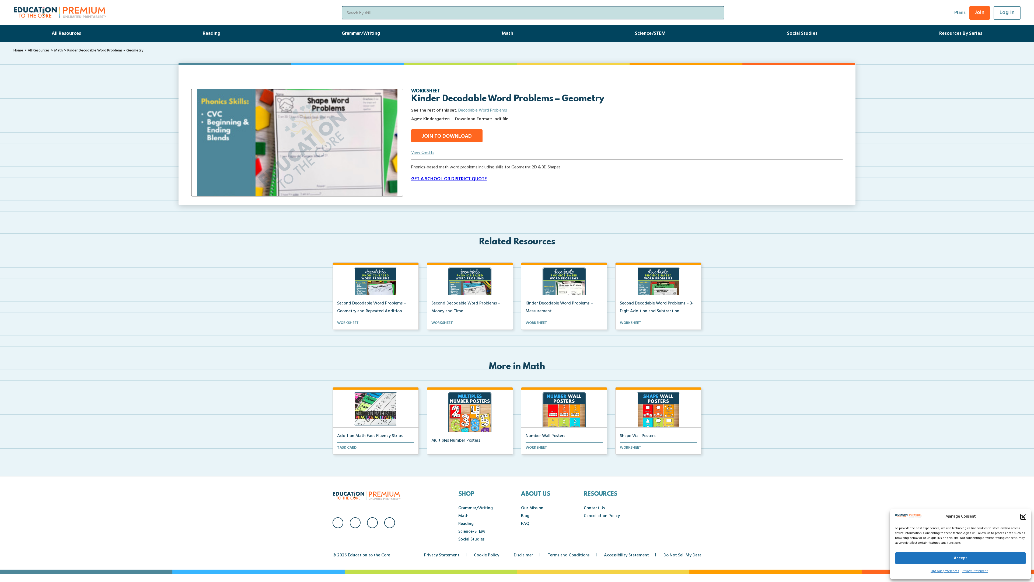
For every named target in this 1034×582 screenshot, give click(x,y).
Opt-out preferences (945, 571)
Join (979, 12)
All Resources (66, 33)
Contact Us (594, 508)
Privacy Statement (975, 571)
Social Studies (802, 33)
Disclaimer (523, 555)
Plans (960, 13)
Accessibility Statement (626, 555)
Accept (960, 558)
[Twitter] (372, 523)
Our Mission (532, 508)
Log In (1007, 12)
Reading (211, 33)
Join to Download (447, 136)
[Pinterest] (389, 523)
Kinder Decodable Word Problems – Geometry (105, 50)
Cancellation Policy (602, 515)
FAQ (525, 523)
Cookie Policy (486, 555)
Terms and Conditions (568, 555)
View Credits (422, 152)
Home (18, 50)
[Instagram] (355, 523)
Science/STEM (650, 33)
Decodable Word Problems (482, 110)
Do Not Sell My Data (682, 555)
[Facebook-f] (338, 523)
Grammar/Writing (361, 33)
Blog (525, 515)
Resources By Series (960, 33)
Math (507, 33)
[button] (1023, 516)
